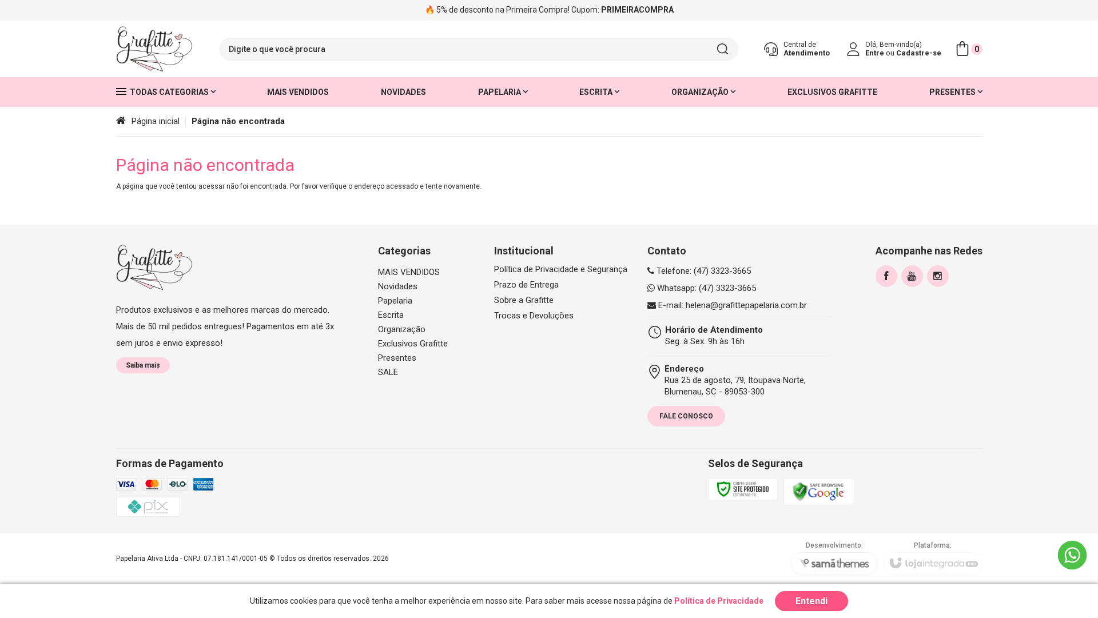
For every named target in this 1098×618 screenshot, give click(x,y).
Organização (401, 329)
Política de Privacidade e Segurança (560, 269)
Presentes (397, 358)
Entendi (811, 601)
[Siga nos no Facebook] (886, 276)
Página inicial (156, 121)
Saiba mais (143, 365)
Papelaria (395, 301)
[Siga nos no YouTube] (912, 276)
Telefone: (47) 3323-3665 (702, 271)
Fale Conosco (686, 416)
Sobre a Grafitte (524, 300)
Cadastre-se (918, 53)
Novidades (397, 286)
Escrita (391, 315)
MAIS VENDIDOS (409, 272)
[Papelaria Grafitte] (154, 49)
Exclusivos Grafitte (413, 343)
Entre (874, 53)
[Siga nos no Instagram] (938, 276)
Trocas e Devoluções (534, 316)
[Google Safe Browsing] (818, 491)
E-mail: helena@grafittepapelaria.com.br (731, 305)
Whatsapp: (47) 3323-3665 (705, 288)
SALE (388, 372)
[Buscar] (722, 49)
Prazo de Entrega (526, 285)
